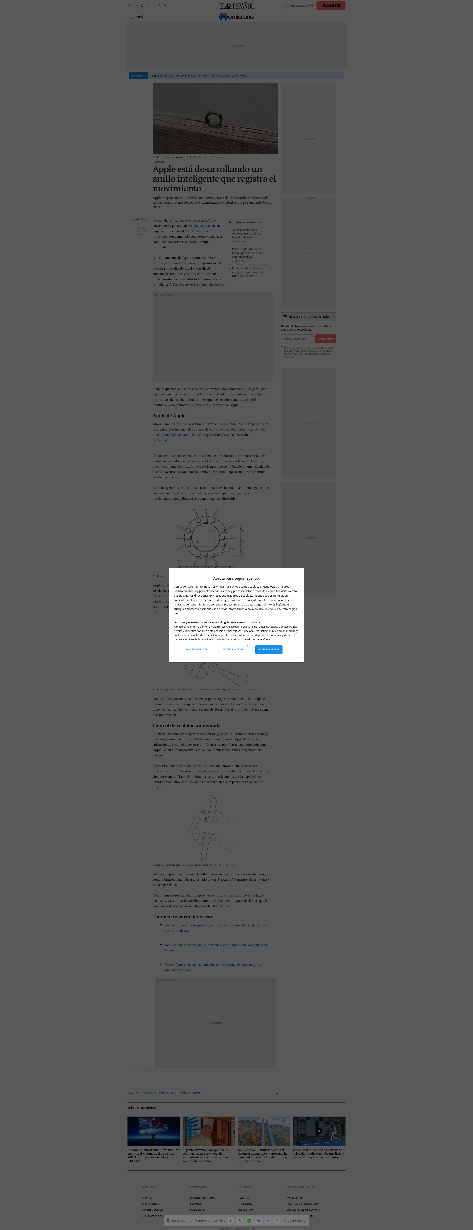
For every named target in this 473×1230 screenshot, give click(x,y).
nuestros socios (228, 586)
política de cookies (266, 609)
